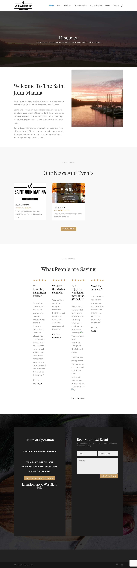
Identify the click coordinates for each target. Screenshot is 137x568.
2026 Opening (22, 205)
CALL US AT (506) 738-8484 (39, 478)
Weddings (68, 6)
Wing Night (60, 207)
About (107, 6)
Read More (68, 229)
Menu (59, 6)
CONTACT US (108, 476)
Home (51, 6)
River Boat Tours (81, 6)
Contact (116, 6)
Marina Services (96, 6)
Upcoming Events (23, 208)
